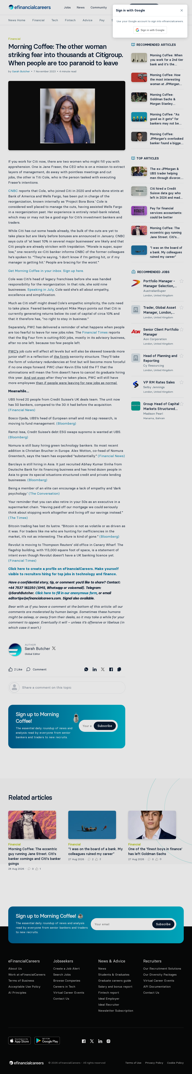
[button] (96, 537)
